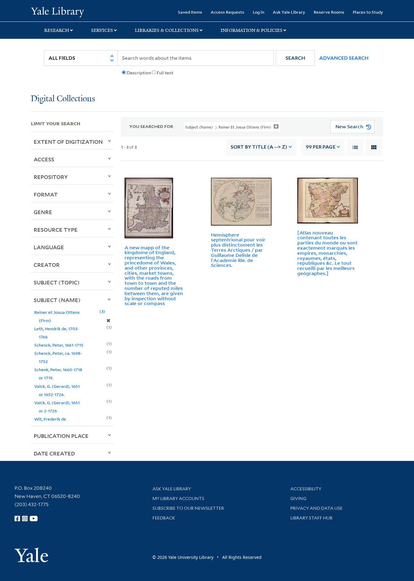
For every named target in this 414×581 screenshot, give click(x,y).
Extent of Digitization (68, 141)
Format (46, 194)
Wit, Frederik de (50, 419)
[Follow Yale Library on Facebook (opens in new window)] (17, 518)
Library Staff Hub (311, 518)
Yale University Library (57, 11)
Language (49, 247)
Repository (51, 176)
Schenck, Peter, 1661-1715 (58, 345)
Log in (258, 12)
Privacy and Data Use (316, 508)
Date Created (54, 453)
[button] (295, 58)
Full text (165, 72)
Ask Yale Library (289, 12)
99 (321, 147)
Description (139, 72)
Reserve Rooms (329, 12)
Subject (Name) (57, 300)
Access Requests (227, 12)
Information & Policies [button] (251, 30)
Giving (298, 498)
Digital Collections (63, 99)
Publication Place (61, 435)
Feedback (163, 518)
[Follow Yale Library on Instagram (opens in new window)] (25, 518)
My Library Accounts (178, 498)
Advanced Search (344, 58)
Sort (259, 147)
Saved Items (190, 12)
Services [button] (102, 30)
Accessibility (305, 488)
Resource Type (56, 229)
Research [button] (56, 30)
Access (44, 159)
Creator (47, 264)
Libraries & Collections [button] (167, 30)
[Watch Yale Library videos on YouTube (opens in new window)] (34, 518)
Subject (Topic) (57, 282)
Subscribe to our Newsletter (188, 508)
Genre (43, 212)
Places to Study (368, 12)
